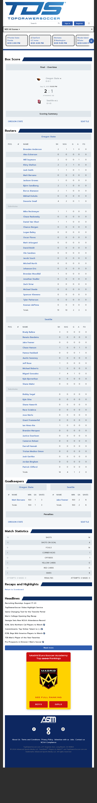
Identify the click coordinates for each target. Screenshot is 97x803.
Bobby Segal (29, 394)
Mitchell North (30, 263)
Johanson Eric (29, 268)
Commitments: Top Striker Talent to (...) (22, 629)
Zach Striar (28, 284)
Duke (81, 40)
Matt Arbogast (30, 242)
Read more (48, 647)
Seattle (52, 100)
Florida (10, 40)
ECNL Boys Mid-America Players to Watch (24, 633)
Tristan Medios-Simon (33, 451)
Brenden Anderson (32, 149)
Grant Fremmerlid (31, 420)
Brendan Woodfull (32, 273)
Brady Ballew (29, 332)
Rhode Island (82, 37)
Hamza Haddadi (30, 352)
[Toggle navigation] (89, 23)
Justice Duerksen (31, 435)
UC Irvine (34, 40)
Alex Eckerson (30, 154)
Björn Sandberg (31, 185)
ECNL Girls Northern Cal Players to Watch (23, 624)
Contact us (80, 739)
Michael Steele (30, 289)
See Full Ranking (48, 697)
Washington (60, 40)
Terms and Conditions (30, 739)
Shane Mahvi (28, 384)
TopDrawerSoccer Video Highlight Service (24, 607)
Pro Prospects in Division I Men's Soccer (23, 642)
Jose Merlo (28, 415)
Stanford (36, 37)
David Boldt (29, 247)
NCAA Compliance (48, 742)
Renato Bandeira (31, 337)
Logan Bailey (29, 232)
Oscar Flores (29, 237)
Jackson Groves (30, 180)
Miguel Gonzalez (31, 373)
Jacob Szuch (29, 258)
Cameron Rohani (30, 441)
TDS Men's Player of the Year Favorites (22, 637)
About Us (16, 739)
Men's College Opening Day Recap (20, 616)
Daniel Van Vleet (31, 222)
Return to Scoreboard (14, 589)
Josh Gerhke (29, 456)
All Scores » (14, 29)
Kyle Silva (27, 399)
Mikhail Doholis (30, 196)
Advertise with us (61, 739)
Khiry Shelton (29, 165)
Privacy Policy (47, 739)
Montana (57, 37)
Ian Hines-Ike (29, 425)
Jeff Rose (27, 363)
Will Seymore (29, 159)
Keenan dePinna (31, 305)
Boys (38, 704)
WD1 (6, 29)
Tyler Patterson (30, 299)
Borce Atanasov (31, 190)
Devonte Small (30, 201)
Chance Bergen (30, 227)
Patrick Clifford (30, 467)
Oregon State (53, 78)
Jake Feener (28, 342)
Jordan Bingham (30, 461)
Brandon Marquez (31, 430)
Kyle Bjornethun (30, 378)
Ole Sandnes (29, 253)
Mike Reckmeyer (31, 211)
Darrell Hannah (30, 446)
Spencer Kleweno (31, 294)
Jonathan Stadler (31, 279)
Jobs (72, 739)
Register (79, 23)
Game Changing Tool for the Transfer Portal (25, 611)
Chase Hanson (29, 347)
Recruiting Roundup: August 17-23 (20, 603)
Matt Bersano (29, 175)
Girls (58, 704)
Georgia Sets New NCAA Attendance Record (25, 620)
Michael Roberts (30, 368)
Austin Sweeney (30, 358)
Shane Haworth (30, 404)
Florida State (13, 37)
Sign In (67, 23)
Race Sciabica (29, 409)
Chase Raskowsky (31, 216)
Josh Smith (28, 170)
